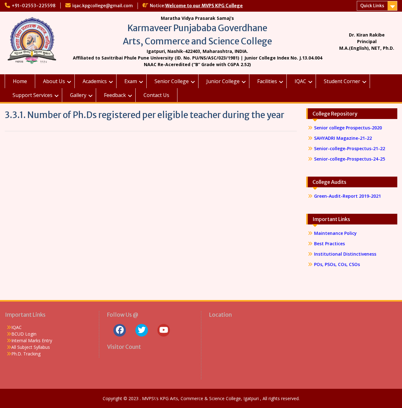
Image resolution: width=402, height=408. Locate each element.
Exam (130, 81)
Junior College (223, 81)
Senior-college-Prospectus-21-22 (350, 148)
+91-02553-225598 (34, 5)
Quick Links (372, 5)
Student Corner (342, 81)
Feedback (115, 95)
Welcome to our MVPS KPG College (204, 5)
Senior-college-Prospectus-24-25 (349, 159)
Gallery (78, 95)
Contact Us (156, 95)
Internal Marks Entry (31, 340)
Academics (95, 81)
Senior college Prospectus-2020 (348, 128)
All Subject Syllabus (30, 347)
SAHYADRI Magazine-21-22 (343, 138)
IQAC (300, 81)
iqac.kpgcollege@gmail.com (102, 5)
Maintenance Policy (335, 233)
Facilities (267, 81)
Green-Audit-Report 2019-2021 (347, 196)
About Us (54, 81)
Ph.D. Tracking (26, 354)
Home (20, 81)
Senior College (172, 81)
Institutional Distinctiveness (345, 254)
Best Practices (329, 243)
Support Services (32, 95)
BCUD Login (23, 334)
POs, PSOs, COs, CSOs (337, 264)
